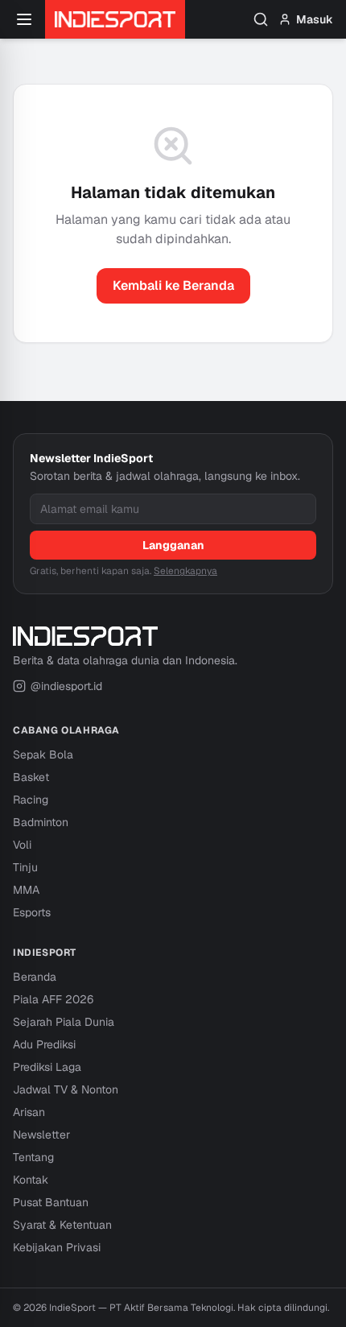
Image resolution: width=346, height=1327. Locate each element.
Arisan (29, 1112)
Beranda (34, 976)
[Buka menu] (24, 19)
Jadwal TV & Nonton (65, 1089)
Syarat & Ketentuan (62, 1224)
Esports (32, 912)
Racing (30, 799)
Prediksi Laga (47, 1067)
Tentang (33, 1157)
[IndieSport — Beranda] (115, 19)
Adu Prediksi (44, 1044)
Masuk (314, 19)
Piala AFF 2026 (53, 999)
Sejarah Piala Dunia (63, 1022)
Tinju (25, 867)
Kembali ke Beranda (173, 285)
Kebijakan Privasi (57, 1247)
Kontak (30, 1179)
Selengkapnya (185, 570)
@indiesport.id (66, 686)
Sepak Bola (43, 754)
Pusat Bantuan (51, 1202)
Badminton (40, 822)
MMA (26, 890)
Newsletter (41, 1134)
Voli (22, 844)
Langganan (173, 545)
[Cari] (261, 19)
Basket (31, 777)
